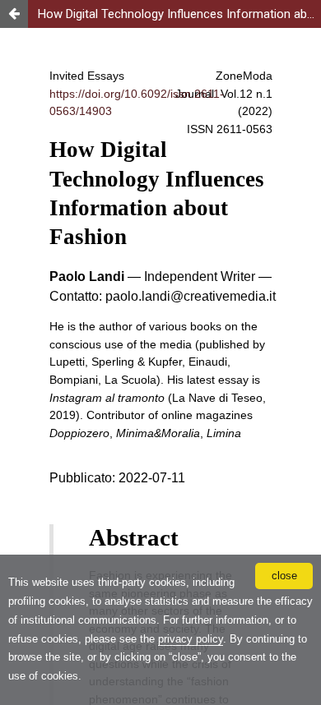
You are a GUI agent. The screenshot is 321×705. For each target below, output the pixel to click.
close (284, 575)
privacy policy (190, 639)
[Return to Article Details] (14, 14)
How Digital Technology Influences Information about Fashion (179, 14)
